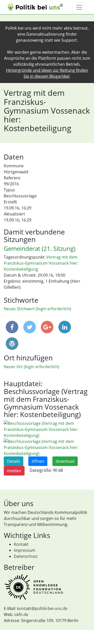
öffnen (38, 461)
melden (14, 471)
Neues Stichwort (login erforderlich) (37, 308)
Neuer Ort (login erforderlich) (31, 366)
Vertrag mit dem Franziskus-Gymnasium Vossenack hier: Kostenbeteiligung (41, 263)
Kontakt (21, 544)
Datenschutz (26, 556)
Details (13, 461)
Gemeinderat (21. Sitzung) (39, 248)
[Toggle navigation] (79, 7)
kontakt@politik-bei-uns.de (42, 608)
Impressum (24, 550)
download (65, 461)
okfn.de (21, 614)
